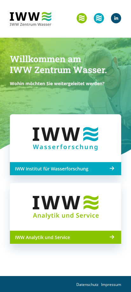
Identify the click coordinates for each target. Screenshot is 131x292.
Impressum (111, 284)
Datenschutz (87, 284)
